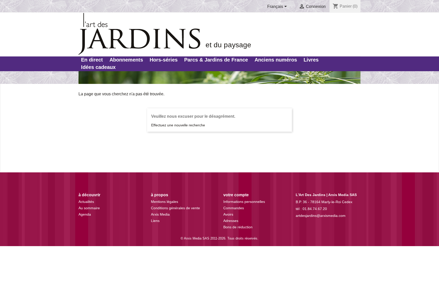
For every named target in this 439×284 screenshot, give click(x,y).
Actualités (86, 202)
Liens (155, 221)
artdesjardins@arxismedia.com (321, 216)
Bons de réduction (238, 227)
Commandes (233, 208)
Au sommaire (89, 208)
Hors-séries (164, 60)
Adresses (230, 221)
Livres (311, 60)
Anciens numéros (276, 60)
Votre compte (236, 195)
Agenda (85, 214)
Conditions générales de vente (175, 208)
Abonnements (126, 60)
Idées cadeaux (98, 67)
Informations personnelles (244, 202)
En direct (92, 60)
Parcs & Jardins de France (216, 60)
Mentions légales (164, 202)
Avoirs (228, 214)
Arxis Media (160, 214)
